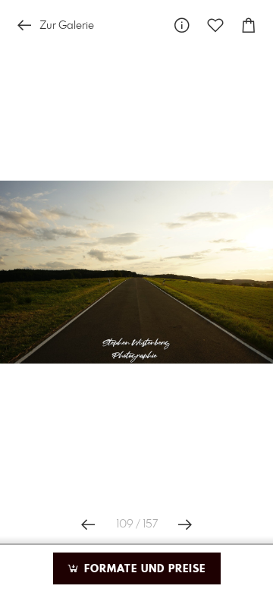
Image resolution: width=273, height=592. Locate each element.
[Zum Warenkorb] (249, 25)
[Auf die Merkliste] (215, 25)
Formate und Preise (143, 569)
